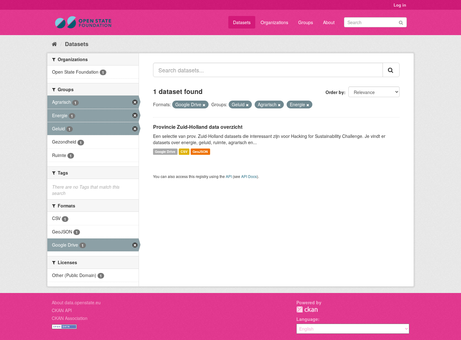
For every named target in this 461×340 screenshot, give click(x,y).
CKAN (307, 309)
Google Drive (165, 151)
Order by (335, 92)
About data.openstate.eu (76, 302)
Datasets (242, 22)
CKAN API (62, 310)
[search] (391, 70)
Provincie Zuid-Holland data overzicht (197, 126)
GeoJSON (200, 151)
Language (307, 319)
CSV (184, 151)
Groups (305, 22)
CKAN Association (69, 318)
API (229, 176)
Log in (400, 5)
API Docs (249, 176)
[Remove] (204, 104)
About (329, 22)
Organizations (274, 22)
